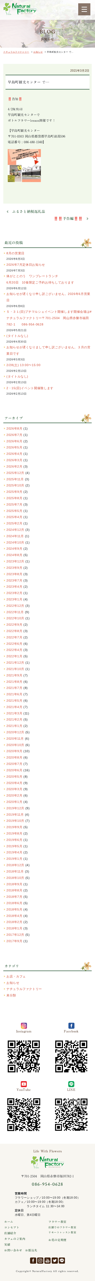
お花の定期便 (57, 1240)
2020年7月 (14, 764)
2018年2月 (14, 922)
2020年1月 (14, 802)
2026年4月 (14, 453)
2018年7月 (14, 896)
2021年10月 (15, 669)
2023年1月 (14, 599)
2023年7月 (14, 580)
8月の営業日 (15, 253)
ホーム (8, 1221)
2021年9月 (14, 675)
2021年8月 (14, 681)
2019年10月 (15, 820)
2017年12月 (15, 934)
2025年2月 (14, 523)
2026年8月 (14, 428)
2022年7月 (14, 637)
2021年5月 (14, 700)
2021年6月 (14, 694)
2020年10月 (15, 745)
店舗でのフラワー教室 (62, 1227)
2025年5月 (14, 511)
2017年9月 (14, 941)
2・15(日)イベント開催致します (29, 388)
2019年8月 (14, 833)
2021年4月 (14, 707)
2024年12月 (15, 529)
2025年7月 (14, 504)
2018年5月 (14, 909)
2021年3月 (14, 713)
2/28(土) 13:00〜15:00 (23, 365)
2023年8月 (14, 574)
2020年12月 (15, 732)
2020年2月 (14, 795)
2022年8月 (14, 631)
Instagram (40, 1261)
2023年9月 (14, 567)
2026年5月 (14, 447)
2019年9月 (14, 827)
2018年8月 (14, 890)
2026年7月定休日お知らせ (25, 264)
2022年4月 (14, 650)
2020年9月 (14, 751)
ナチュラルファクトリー (19, 9)
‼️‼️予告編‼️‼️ (68, 218)
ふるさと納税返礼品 (28, 211)
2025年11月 (15, 479)
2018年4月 (14, 916)
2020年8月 (14, 757)
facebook (33, 1261)
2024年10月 (15, 542)
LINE (62, 1261)
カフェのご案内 (14, 1239)
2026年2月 (14, 466)
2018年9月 (14, 884)
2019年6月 (14, 840)
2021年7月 (14, 688)
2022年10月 (15, 618)
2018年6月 (14, 903)
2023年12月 (15, 561)
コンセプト (11, 1227)
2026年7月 (14, 435)
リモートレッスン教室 (62, 1232)
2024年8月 (14, 555)
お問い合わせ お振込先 (20, 1250)
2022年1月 (14, 656)
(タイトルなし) (17, 336)
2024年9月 (14, 548)
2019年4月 (14, 852)
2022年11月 (15, 612)
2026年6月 (14, 441)
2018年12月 (15, 865)
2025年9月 (14, 491)
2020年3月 (14, 789)
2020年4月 (14, 783)
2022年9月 (14, 624)
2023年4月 (14, 586)
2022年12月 (15, 605)
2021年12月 (15, 662)
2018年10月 (15, 878)
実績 (7, 1244)
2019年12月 (15, 808)
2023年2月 (14, 593)
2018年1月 (14, 928)
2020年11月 (15, 738)
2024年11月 (15, 536)
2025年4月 (14, 517)
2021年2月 (14, 719)
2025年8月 (14, 498)
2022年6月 (14, 643)
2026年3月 (14, 460)
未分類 (11, 995)
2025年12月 (15, 473)
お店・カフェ (16, 976)
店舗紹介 (10, 1233)
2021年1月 (14, 726)
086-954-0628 (47, 1184)
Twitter (55, 1261)
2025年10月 (15, 485)
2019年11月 (15, 814)
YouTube (47, 1261)
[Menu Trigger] (84, 9)
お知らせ (12, 983)
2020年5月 (14, 776)
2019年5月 (14, 846)
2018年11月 (15, 871)
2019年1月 (14, 858)
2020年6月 (14, 770)
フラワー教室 (57, 1221)
